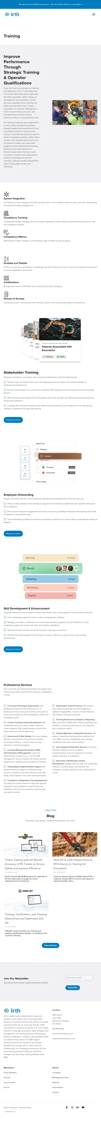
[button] (67, 1107)
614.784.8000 (58, 1029)
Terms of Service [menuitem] (11, 1107)
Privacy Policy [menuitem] (25, 1107)
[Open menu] (93, 14)
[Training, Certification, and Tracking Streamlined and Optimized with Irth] (26, 899)
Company (56, 1072)
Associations (57, 1087)
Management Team (60, 1077)
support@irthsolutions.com (63, 1038)
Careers (55, 1092)
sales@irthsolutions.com (62, 1033)
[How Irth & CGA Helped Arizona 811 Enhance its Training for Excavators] (74, 844)
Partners (55, 1082)
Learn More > (76, 4)
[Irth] (12, 14)
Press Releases (10, 1072)
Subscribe (72, 988)
